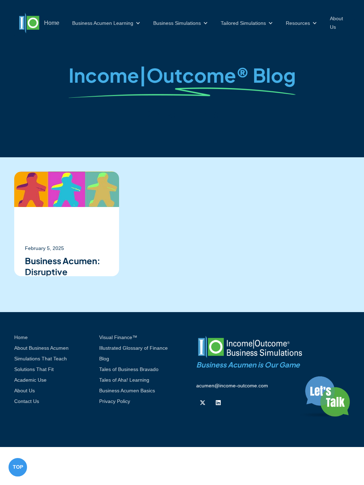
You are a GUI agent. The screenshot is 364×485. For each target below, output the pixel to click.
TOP (18, 467)
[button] (106, 23)
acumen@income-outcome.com (232, 385)
